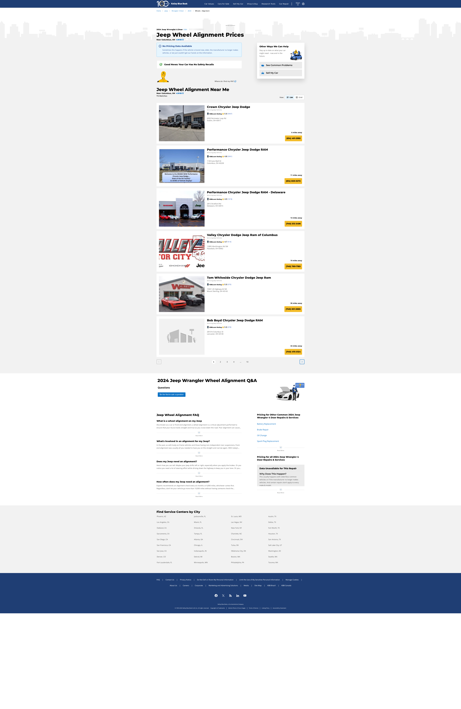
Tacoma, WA (273, 562)
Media (246, 585)
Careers (186, 585)
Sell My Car (238, 4)
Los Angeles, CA (163, 522)
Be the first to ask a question (172, 395)
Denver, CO (161, 557)
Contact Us (170, 580)
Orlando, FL (198, 528)
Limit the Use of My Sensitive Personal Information (259, 580)
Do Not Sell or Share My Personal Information (215, 580)
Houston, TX (273, 533)
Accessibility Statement (279, 608)
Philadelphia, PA (237, 562)
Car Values (209, 4)
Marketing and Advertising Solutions (223, 585)
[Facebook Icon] (216, 595)
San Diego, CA (162, 539)
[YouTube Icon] (244, 595)
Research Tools (268, 4)
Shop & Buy (252, 4)
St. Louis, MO (236, 516)
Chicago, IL (198, 545)
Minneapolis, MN (201, 562)
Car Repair (284, 4)
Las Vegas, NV (236, 522)
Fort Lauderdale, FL (164, 562)
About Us (173, 585)
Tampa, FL (198, 533)
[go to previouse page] (302, 361)
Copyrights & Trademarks (217, 608)
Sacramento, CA (163, 533)
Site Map (258, 585)
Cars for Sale (223, 4)
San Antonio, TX (274, 539)
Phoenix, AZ (161, 516)
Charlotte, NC (236, 533)
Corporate (199, 585)
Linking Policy (265, 608)
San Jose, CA (162, 551)
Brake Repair (263, 429)
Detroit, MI (198, 557)
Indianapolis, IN (200, 551)
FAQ (158, 580)
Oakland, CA (162, 528)
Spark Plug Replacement (268, 441)
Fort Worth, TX (274, 528)
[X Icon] (223, 595)
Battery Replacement (266, 424)
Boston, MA (235, 557)
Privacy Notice (185, 580)
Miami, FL (198, 522)
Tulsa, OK (235, 545)
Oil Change (262, 435)
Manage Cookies (292, 580)
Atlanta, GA (198, 539)
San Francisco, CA (164, 545)
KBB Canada (286, 585)
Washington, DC (274, 551)
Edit (185, 29)
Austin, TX (272, 516)
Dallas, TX (272, 522)
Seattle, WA (272, 557)
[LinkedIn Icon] (237, 595)
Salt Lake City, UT (275, 545)
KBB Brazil (271, 585)
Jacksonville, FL (200, 516)
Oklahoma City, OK (238, 551)
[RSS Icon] (230, 595)
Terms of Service (253, 608)
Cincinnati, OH (237, 539)
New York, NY (236, 528)
